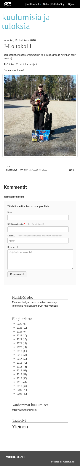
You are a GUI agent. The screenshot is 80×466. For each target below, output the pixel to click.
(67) (22, 386)
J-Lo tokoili (17, 46)
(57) (22, 355)
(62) (22, 370)
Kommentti (12, 246)
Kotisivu (35, 235)
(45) (22, 393)
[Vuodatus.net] (16, 457)
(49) (22, 382)
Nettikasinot (32, 4)
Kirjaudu (72, 4)
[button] (40, 4)
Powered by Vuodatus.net (62, 461)
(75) (22, 366)
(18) (22, 339)
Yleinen (20, 426)
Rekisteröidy (57, 4)
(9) (21, 324)
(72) (22, 390)
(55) (22, 359)
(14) (22, 347)
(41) (22, 374)
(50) (22, 378)
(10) (22, 327)
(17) (22, 343)
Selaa (46, 4)
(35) (22, 351)
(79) (22, 362)
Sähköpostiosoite (25, 224)
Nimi (10, 212)
